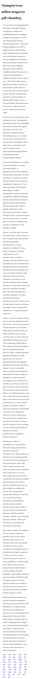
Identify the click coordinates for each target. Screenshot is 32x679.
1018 (4, 657)
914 (15, 672)
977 (14, 674)
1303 (10, 669)
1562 (25, 654)
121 (20, 672)
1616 (9, 667)
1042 (9, 659)
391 (19, 674)
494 (4, 664)
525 (10, 657)
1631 (14, 664)
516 (4, 667)
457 (14, 659)
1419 (20, 664)
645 (10, 654)
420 (20, 667)
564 (9, 674)
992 (10, 662)
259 (26, 662)
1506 (25, 669)
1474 (9, 664)
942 (14, 654)
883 (26, 664)
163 (25, 672)
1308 (19, 659)
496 (24, 674)
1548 (4, 654)
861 (14, 657)
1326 (14, 662)
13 (24, 659)
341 (25, 657)
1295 (4, 672)
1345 (19, 657)
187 (4, 674)
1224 (4, 662)
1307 (20, 662)
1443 (19, 654)
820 (4, 659)
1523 (14, 667)
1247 (4, 669)
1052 (10, 672)
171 (20, 669)
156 (9, 677)
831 (25, 667)
